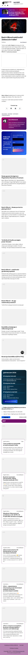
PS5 (4, 97)
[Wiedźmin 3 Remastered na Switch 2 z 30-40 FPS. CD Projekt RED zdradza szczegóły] (14, 502)
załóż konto (6, 144)
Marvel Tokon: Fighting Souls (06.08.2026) (14, 414)
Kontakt (22, 645)
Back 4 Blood (4, 113)
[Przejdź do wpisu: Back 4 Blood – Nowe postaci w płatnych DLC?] (14, 197)
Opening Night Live (11, 380)
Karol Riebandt (23, 42)
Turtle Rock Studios (12, 51)
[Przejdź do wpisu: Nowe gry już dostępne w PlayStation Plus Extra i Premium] (14, 166)
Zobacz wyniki (22, 417)
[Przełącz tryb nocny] (7, 5)
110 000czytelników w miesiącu (18, 3)
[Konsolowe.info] (6, 3)
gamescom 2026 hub (10, 401)
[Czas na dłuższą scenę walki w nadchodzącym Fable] (14, 432)
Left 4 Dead (10, 113)
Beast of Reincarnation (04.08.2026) (13, 411)
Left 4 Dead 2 (15, 113)
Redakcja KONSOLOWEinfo (11, 645)
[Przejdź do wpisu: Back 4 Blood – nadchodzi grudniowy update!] (14, 260)
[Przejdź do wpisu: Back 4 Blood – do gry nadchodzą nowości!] (14, 291)
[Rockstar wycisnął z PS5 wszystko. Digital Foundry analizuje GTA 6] (14, 466)
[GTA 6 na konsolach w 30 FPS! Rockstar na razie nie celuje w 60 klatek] (14, 539)
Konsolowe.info (20, 651)
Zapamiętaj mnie (17, 148)
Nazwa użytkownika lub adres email (18, 136)
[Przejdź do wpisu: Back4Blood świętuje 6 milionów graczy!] (14, 317)
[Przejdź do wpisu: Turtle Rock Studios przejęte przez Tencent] (14, 230)
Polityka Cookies (14, 648)
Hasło (14, 142)
